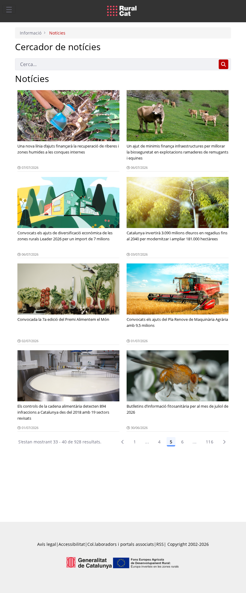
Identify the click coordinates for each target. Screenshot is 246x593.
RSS (160, 544)
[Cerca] (223, 64)
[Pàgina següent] (224, 442)
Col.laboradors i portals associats (120, 544)
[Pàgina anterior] (122, 442)
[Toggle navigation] (9, 9)
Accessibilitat (71, 544)
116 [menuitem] (209, 442)
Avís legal (46, 544)
